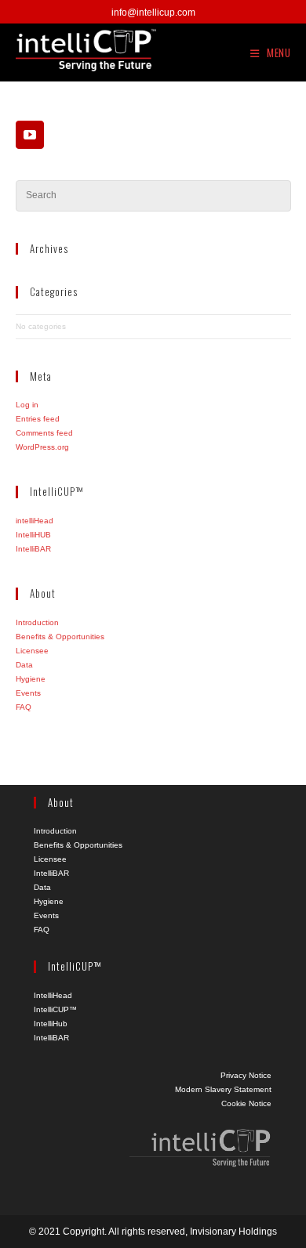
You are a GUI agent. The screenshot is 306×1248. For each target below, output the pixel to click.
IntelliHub (50, 1023)
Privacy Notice (245, 1075)
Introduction (37, 622)
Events (28, 693)
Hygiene (31, 679)
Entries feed (38, 418)
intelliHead (34, 520)
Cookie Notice (246, 1103)
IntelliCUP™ (55, 1009)
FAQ (23, 707)
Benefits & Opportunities (60, 636)
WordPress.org (42, 447)
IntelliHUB (33, 534)
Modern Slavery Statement (223, 1089)
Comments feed (44, 433)
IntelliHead (53, 995)
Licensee (32, 650)
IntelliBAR (33, 548)
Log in (27, 404)
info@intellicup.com (153, 12)
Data (24, 664)
